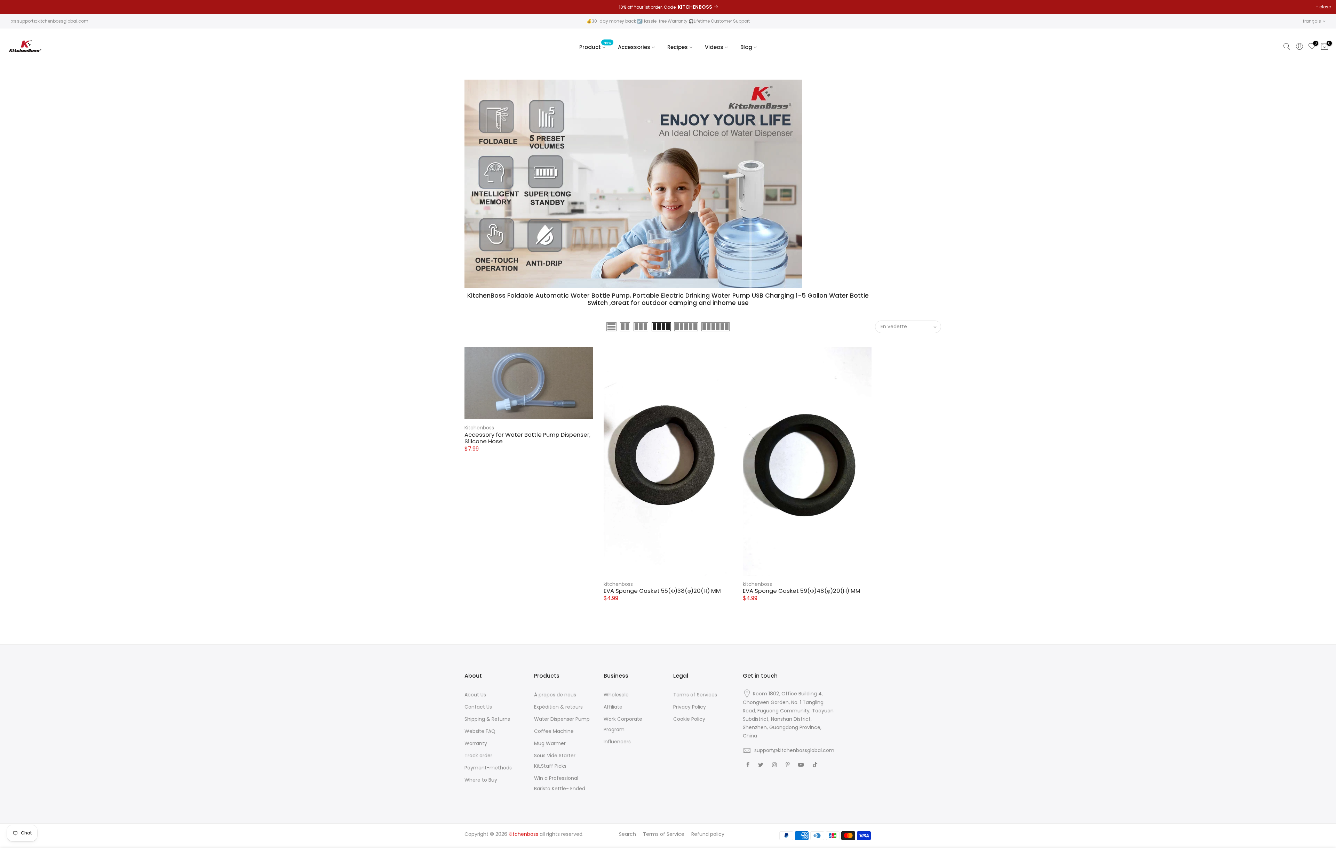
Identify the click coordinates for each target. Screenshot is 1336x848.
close (1325, 7)
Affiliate (613, 706)
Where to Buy (480, 779)
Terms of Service (663, 834)
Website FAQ (479, 731)
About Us (475, 694)
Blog (746, 47)
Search (627, 834)
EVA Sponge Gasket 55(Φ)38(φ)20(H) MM (662, 591)
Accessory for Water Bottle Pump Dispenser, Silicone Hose (527, 438)
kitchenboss (618, 584)
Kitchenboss (479, 427)
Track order (478, 755)
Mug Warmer (550, 743)
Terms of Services (695, 694)
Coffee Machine (554, 731)
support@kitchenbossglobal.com (52, 21)
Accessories (634, 47)
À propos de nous (555, 694)
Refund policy (707, 834)
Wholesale (616, 694)
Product (595, 45)
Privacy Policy (689, 706)
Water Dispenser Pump (562, 719)
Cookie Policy (689, 719)
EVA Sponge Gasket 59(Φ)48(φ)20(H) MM (801, 591)
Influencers (617, 741)
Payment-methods (488, 767)
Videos (714, 47)
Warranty (475, 743)
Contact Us (478, 706)
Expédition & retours (558, 706)
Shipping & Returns (487, 719)
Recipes (677, 47)
